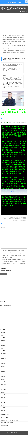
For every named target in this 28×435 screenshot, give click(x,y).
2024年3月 (3, 407)
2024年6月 (3, 400)
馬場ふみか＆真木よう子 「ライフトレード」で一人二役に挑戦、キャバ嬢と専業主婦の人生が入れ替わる (14, 48)
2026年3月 (3, 345)
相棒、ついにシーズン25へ (7, 43)
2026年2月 (3, 348)
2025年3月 (3, 376)
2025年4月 (3, 374)
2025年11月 (3, 356)
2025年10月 (3, 358)
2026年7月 (3, 335)
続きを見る (13, 191)
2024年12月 (3, 384)
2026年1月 (3, 350)
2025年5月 (3, 371)
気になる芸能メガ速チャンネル (7, 422)
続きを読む (3, 227)
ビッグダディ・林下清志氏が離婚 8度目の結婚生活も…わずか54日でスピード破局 (14, 50)
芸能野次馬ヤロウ (4, 425)
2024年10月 (3, 389)
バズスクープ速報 (11, 274)
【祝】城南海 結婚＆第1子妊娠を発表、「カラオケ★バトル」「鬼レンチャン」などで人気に (14, 35)
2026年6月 (3, 337)
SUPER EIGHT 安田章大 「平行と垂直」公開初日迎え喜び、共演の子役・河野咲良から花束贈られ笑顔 (14, 45)
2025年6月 (3, 368)
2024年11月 (3, 387)
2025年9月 (3, 361)
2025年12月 (3, 353)
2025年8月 (3, 363)
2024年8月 (3, 394)
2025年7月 (3, 366)
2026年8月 (3, 332)
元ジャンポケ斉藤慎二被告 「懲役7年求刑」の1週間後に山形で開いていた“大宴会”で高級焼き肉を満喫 (14, 37)
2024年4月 (3, 405)
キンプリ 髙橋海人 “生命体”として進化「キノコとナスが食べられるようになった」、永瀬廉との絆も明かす (14, 261)
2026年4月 (3, 343)
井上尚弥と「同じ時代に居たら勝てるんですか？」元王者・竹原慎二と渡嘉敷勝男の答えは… (12, 69)
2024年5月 (3, 402)
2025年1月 (3, 381)
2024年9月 (3, 392)
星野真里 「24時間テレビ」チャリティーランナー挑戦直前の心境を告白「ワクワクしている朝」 (14, 52)
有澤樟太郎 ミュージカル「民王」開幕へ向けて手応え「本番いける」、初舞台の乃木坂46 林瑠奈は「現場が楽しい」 (14, 41)
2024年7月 (3, 397)
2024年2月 (3, 410)
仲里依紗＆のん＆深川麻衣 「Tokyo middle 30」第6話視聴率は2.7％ (14, 39)
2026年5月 (3, 340)
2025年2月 (3, 379)
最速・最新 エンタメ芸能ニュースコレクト (9, 420)
